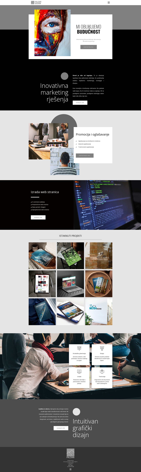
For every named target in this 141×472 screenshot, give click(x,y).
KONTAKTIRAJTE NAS (84, 155)
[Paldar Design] (36, 2)
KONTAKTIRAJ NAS (88, 47)
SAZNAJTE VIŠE (80, 102)
